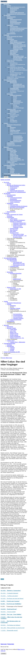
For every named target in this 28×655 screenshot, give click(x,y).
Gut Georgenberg (17, 136)
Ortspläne (12, 169)
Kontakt (9, 5)
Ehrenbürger (10, 148)
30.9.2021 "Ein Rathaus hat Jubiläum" (10, 625)
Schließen (3, 653)
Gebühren (12, 11)
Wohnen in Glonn (11, 109)
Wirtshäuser (13, 127)
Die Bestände (7, 15)
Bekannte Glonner (11, 150)
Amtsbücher (10, 18)
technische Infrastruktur (15, 95)
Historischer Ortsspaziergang (14, 124)
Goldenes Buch (10, 162)
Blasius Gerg (13, 154)
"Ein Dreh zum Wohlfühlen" (14, 603)
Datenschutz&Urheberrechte (17, 12)
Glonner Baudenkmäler (15, 141)
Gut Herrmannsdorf (18, 137)
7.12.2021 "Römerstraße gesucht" (9, 630)
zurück (2, 579)
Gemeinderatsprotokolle (16, 19)
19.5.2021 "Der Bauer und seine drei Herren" (12, 598)
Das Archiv (6, 4)
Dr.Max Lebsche (14, 157)
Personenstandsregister (15, 22)
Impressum (4, 644)
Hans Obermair (14, 51)
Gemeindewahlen (14, 88)
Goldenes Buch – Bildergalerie (17, 164)
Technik (12, 172)
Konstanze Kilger (14, 54)
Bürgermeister (13, 82)
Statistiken (9, 166)
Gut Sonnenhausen (17, 138)
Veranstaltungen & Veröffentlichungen (16, 14)
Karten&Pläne (10, 168)
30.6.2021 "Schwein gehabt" (8, 611)
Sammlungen (10, 25)
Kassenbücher (13, 21)
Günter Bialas (13, 151)
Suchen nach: (7, 175)
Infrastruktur (10, 94)
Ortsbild (6, 123)
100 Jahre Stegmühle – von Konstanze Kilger (19, 58)
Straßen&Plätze (10, 143)
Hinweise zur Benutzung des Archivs (16, 7)
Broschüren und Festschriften (17, 29)
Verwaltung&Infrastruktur (10, 80)
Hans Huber (13, 53)
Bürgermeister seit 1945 (19, 87)
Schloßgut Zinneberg (18, 140)
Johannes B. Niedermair (16, 43)
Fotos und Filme (14, 26)
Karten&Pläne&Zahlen (9, 165)
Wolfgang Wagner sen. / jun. (17, 159)
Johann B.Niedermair (15, 158)
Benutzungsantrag (14, 8)
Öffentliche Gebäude (15, 130)
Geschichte (6, 35)
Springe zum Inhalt (5, 179)
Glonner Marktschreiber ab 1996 (12, 173)
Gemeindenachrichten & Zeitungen (18, 28)
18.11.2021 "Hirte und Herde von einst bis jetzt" (13, 627)
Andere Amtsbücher (15, 23)
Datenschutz (10, 644)
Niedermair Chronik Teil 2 (19, 46)
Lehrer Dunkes (13, 40)
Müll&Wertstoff (17, 101)
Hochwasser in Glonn (18, 56)
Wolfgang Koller (14, 50)
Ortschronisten (10, 39)
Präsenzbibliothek (11, 33)
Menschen (6, 147)
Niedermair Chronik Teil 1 (19, 44)
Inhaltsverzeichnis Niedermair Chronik (18, 48)
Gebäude (9, 126)
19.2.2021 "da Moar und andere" (9, 596)
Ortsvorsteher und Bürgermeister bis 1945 (18, 84)
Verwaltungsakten (11, 16)
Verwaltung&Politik (12, 81)
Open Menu (3, 1)
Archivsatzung (13, 9)
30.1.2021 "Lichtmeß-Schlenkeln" (9, 593)
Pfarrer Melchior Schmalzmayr (17, 42)
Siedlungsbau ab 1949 (15, 110)
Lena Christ (13, 152)
